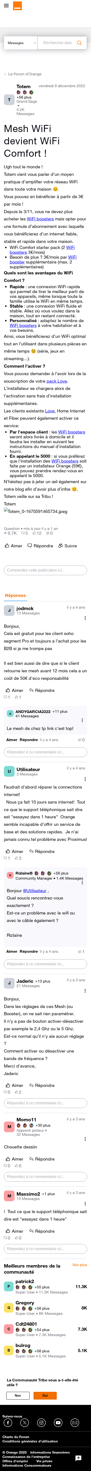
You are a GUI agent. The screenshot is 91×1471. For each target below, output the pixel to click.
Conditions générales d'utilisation (30, 1441)
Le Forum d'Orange (24, 73)
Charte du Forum (15, 1437)
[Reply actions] (82, 720)
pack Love (57, 381)
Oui (45, 1395)
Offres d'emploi (15, 1461)
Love (50, 410)
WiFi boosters (40, 218)
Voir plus (79, 1265)
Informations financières (50, 1452)
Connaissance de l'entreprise (26, 1457)
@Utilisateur (34, 890)
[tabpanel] (45, 930)
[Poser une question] (78, 1458)
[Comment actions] (85, 618)
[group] (10, 533)
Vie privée (44, 1461)
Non (18, 1395)
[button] (35, 511)
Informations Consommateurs (26, 1465)
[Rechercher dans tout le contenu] (79, 42)
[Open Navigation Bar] (8, 6)
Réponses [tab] (15, 595)
